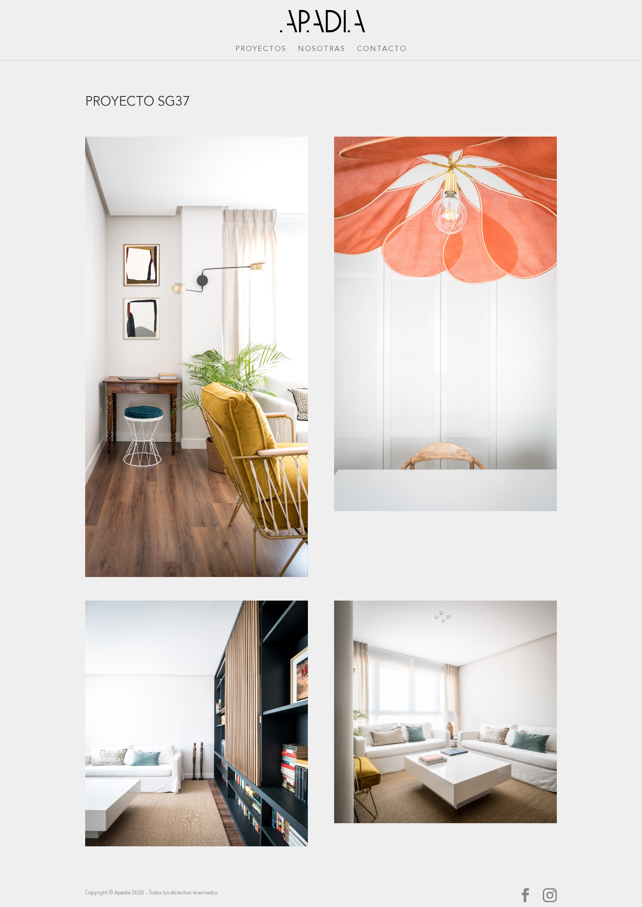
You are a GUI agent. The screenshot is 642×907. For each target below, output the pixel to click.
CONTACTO (382, 49)
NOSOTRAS (321, 49)
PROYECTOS (260, 49)
